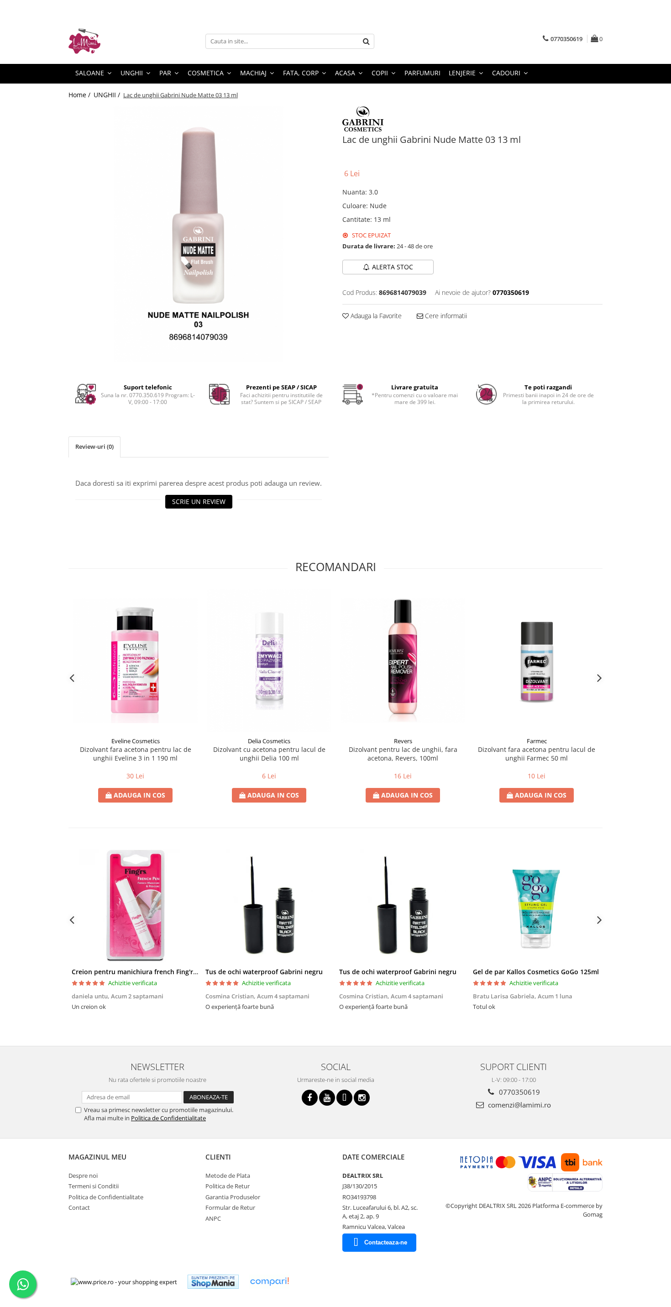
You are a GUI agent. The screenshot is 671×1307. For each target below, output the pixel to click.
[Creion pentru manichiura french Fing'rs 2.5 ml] (135, 906)
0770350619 (518, 1092)
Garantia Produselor (232, 1197)
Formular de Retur (230, 1207)
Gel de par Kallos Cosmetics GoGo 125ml (536, 971)
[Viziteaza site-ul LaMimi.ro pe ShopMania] (213, 1282)
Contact (79, 1207)
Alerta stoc (392, 266)
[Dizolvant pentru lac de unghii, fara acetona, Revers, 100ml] (403, 660)
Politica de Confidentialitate (168, 1118)
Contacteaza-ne (385, 1242)
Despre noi (83, 1175)
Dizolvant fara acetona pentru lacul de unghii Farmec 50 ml (536, 753)
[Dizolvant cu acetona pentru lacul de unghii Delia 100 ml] (269, 660)
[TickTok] (344, 1098)
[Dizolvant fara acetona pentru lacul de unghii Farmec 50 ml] (536, 660)
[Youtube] (327, 1098)
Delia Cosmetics (269, 741)
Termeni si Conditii (93, 1186)
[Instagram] (362, 1098)
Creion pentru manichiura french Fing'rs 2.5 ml (144, 971)
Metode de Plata (227, 1175)
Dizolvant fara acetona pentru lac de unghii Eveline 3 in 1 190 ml (135, 753)
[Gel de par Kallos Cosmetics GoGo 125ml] (536, 906)
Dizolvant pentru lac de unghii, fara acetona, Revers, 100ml (403, 753)
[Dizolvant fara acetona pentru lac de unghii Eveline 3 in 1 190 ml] (135, 660)
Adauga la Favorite (375, 315)
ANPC (213, 1218)
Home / (80, 94)
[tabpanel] (198, 234)
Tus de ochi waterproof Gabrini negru (264, 971)
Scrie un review (198, 501)
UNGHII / (108, 94)
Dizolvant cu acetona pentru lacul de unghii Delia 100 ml (269, 753)
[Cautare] (366, 41)
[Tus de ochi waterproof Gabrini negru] (269, 906)
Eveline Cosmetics (135, 741)
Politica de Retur (227, 1186)
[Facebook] (310, 1098)
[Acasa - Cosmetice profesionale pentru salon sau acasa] (114, 41)
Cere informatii (445, 315)
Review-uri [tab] (94, 446)
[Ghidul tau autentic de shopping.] (269, 1282)
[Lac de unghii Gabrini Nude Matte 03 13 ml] (198, 234)
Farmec (537, 741)
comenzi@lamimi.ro (518, 1104)
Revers (403, 741)
